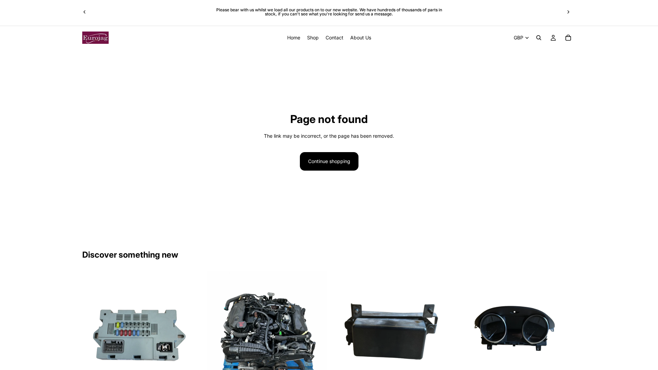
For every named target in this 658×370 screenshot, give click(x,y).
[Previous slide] (84, 12)
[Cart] (568, 37)
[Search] (538, 37)
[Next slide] (568, 12)
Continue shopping (329, 161)
